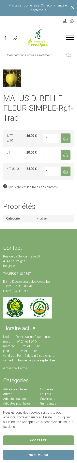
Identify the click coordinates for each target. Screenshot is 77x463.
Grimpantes (48, 403)
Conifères (46, 389)
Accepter (38, 440)
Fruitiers (42, 218)
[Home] (38, 38)
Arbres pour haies (15, 389)
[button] (69, 55)
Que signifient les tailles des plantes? (33, 187)
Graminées (47, 399)
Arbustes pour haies (17, 403)
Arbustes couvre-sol (17, 399)
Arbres (7, 394)
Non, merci (38, 455)
